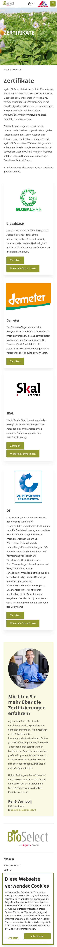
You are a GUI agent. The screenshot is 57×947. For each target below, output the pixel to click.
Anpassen (13, 937)
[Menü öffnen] (53, 4)
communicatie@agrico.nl (23, 810)
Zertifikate (16, 69)
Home (6, 69)
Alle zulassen (37, 936)
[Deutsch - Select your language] (32, 3)
